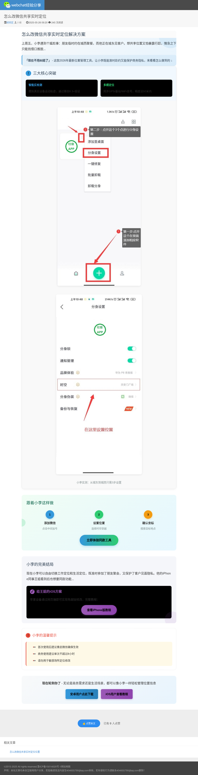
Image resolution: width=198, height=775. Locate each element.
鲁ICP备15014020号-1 (49, 766)
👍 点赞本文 (89, 723)
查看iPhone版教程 (99, 610)
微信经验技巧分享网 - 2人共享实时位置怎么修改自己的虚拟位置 (22, 5)
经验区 (10, 22)
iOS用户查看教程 (117, 694)
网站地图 (65, 766)
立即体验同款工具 (99, 540)
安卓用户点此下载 (81, 694)
